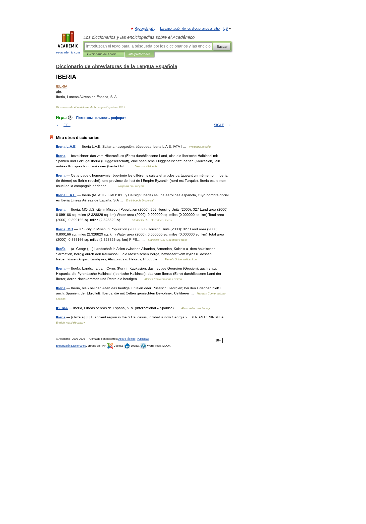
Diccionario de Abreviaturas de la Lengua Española (104, 54)
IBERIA (62, 308)
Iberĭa (60, 249)
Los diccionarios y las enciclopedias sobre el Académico (139, 37)
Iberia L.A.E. (66, 146)
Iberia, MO (64, 229)
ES (225, 28)
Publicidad (143, 338)
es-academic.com (68, 52)
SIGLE (219, 125)
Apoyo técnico (126, 338)
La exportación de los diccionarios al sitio (190, 28)
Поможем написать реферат (101, 118)
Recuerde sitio (145, 28)
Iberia (60, 156)
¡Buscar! (222, 46)
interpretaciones (139, 54)
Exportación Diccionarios (71, 345)
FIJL (66, 125)
